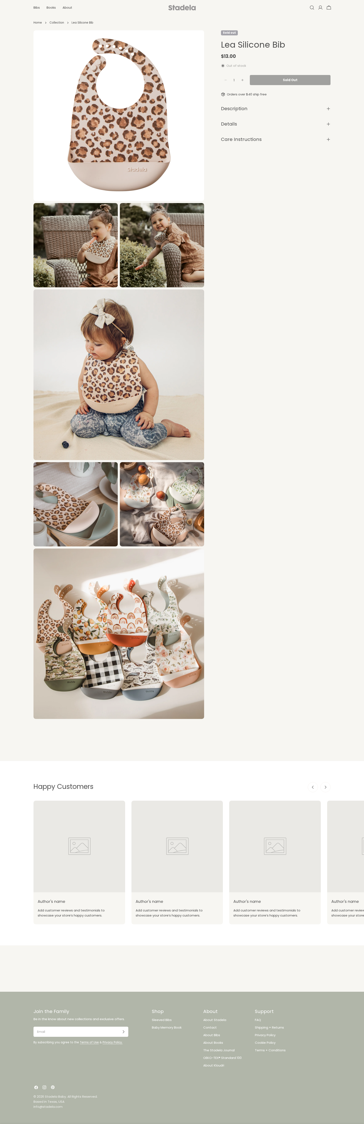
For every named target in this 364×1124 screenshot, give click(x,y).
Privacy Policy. (113, 1042)
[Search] (312, 7)
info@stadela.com (48, 1106)
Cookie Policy (265, 1042)
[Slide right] (325, 787)
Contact (210, 1027)
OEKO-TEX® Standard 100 (222, 1058)
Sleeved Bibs (162, 1020)
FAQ (258, 1020)
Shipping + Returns (269, 1027)
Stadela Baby (55, 1096)
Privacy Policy (265, 1035)
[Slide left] (313, 787)
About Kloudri (213, 1065)
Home (37, 23)
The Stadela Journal (219, 1050)
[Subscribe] (123, 1031)
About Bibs (211, 1035)
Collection (57, 23)
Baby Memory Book (167, 1027)
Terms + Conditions (270, 1050)
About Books (213, 1042)
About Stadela (214, 1020)
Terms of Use (89, 1042)
